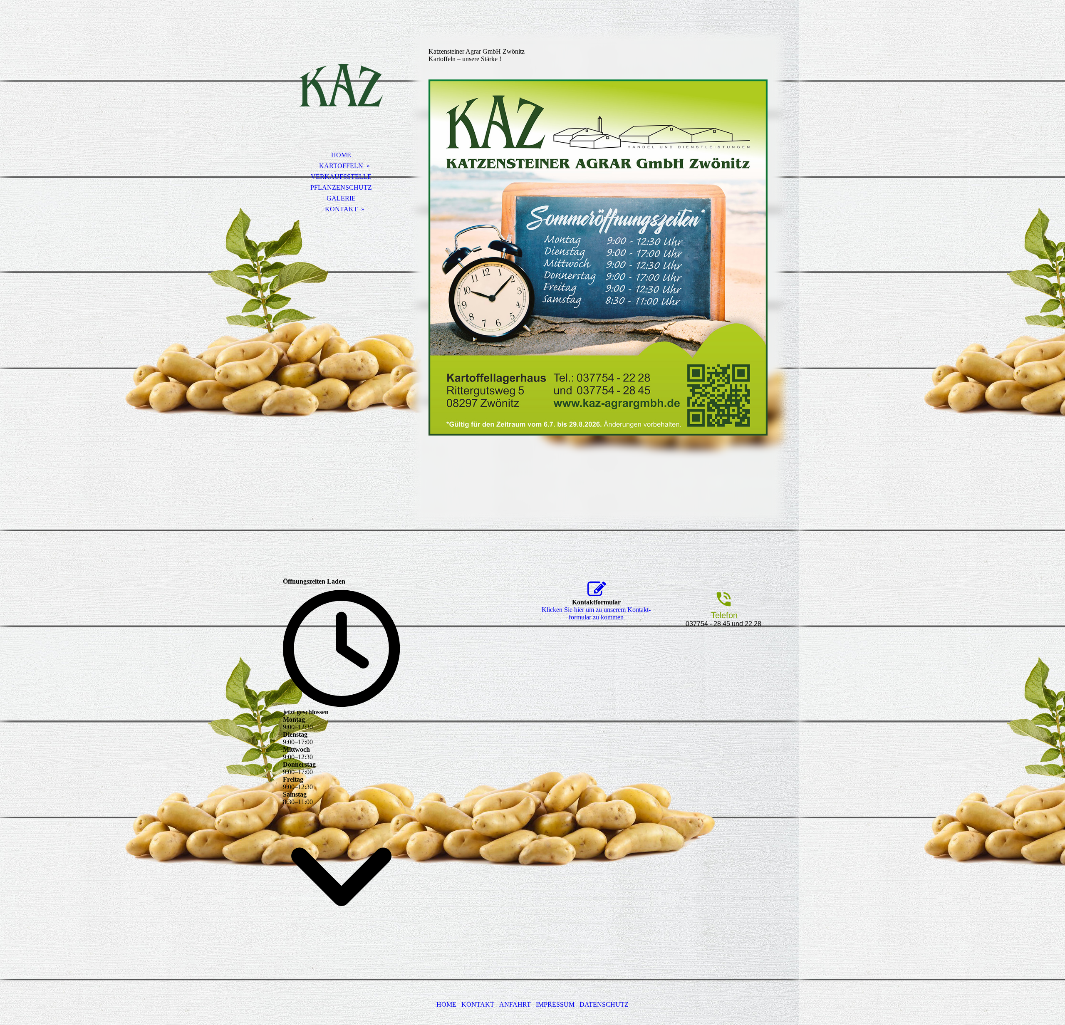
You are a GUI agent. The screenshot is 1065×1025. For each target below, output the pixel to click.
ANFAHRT (515, 1004)
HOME (341, 154)
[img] (341, 85)
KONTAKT (341, 209)
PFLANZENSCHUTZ (341, 187)
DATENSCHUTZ (604, 1004)
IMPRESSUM (555, 1004)
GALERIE (341, 198)
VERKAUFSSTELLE (341, 176)
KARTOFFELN (341, 165)
